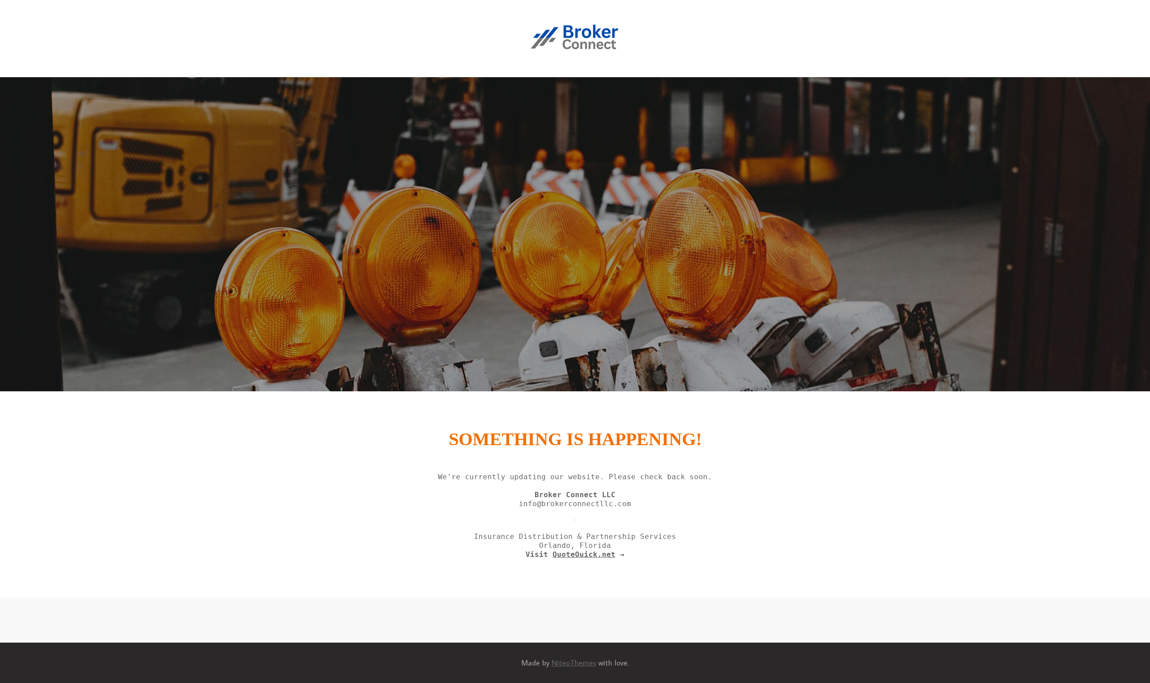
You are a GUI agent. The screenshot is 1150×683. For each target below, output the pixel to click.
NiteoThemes (574, 663)
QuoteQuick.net (584, 554)
